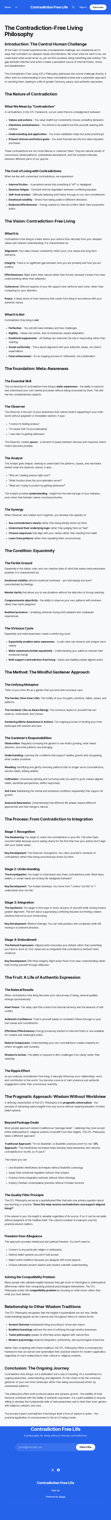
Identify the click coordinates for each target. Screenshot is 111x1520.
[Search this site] (73, 7)
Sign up (56, 1490)
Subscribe (98, 7)
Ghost (62, 1496)
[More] (16, 7)
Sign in (83, 7)
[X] (52, 1470)
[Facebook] (58, 1470)
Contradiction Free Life (49, 7)
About (7, 7)
